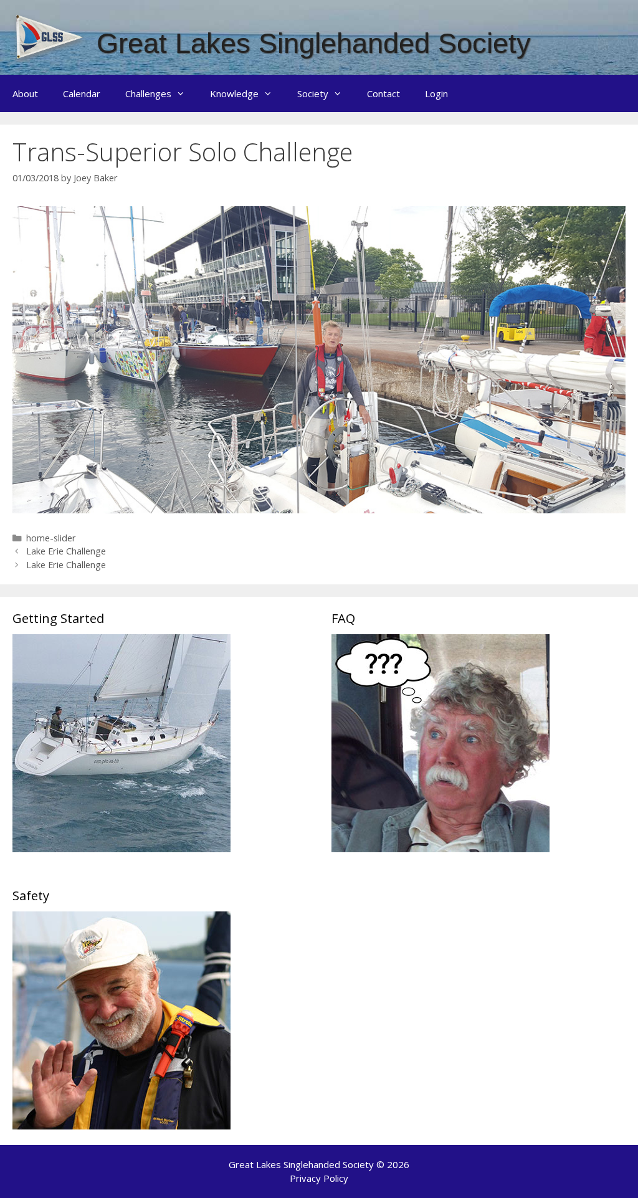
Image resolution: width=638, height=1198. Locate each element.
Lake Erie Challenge (66, 551)
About (25, 93)
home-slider (51, 538)
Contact (383, 93)
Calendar (81, 93)
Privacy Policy (319, 1178)
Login (436, 93)
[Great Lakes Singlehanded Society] (49, 36)
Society (312, 93)
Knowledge (234, 93)
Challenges (148, 93)
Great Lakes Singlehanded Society (314, 43)
